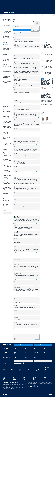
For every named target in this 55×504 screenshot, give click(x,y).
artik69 (16, 216)
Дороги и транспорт (17, 353)
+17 (36, 262)
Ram (16, 231)
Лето (25, 352)
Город (15, 352)
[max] (21, 363)
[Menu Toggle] (3, 13)
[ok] (19, 363)
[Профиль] (52, 13)
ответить (15, 37)
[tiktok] (23, 363)
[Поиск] (48, 13)
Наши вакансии (5, 353)
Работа (35, 353)
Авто (15, 348)
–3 (38, 262)
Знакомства (47, 116)
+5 (36, 117)
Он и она (35, 348)
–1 (38, 315)
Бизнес (15, 349)
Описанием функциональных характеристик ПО (33, 386)
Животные (15, 356)
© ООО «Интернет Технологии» (6, 394)
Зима (25, 348)
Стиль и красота (45, 349)
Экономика (44, 353)
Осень (35, 349)
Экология (44, 352)
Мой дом (26, 353)
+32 (36, 285)
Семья (35, 357)
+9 (36, 190)
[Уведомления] (50, 13)
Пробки (27, 12)
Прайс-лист (4, 349)
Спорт (44, 348)
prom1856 (16, 119)
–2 (38, 223)
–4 (38, 271)
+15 (36, 131)
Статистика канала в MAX (6, 357)
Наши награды (5, 352)
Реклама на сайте (5, 348)
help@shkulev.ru (8, 389)
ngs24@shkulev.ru (12, 388)
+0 (36, 37)
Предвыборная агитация (6, 356)
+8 (36, 75)
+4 (36, 144)
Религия (35, 356)
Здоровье (15, 357)
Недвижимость (27, 356)
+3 (36, 171)
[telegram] (15, 363)
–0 (38, 37)
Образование (26, 357)
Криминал (26, 349)
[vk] (17, 363)
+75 (36, 271)
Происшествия (36, 352)
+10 (36, 87)
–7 (38, 328)
